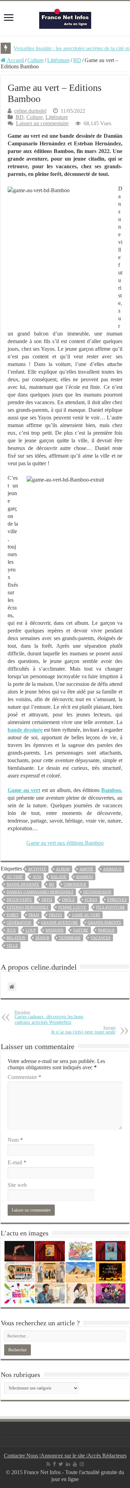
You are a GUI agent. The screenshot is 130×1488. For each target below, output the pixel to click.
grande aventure (59, 922)
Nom (15, 1140)
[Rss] (48, 1464)
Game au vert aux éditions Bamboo (65, 843)
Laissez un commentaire (42, 123)
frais (33, 915)
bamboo (84, 877)
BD (77, 60)
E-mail (17, 1162)
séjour (42, 938)
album (63, 869)
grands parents (104, 922)
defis (47, 900)
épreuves (117, 900)
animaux (112, 869)
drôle (68, 900)
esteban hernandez (28, 907)
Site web (17, 1185)
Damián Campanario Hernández (40, 892)
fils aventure (110, 907)
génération (19, 922)
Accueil (15, 60)
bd (51, 884)
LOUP (31, 930)
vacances (100, 938)
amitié (86, 869)
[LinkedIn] (68, 1464)
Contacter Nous (22, 1456)
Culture (35, 60)
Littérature (58, 60)
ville (12, 945)
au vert (15, 877)
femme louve (72, 907)
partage (106, 930)
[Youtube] (75, 1464)
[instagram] (82, 1464)
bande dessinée (23, 884)
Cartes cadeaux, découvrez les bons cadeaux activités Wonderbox (49, 1017)
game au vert (86, 915)
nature (80, 930)
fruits (55, 915)
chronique (75, 884)
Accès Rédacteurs (107, 1456)
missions (54, 930)
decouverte (19, 900)
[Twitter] (61, 1464)
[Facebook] (54, 1464)
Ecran (91, 900)
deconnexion (97, 892)
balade (59, 877)
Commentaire (24, 1077)
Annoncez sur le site (63, 1456)
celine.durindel (30, 111)
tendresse (70, 938)
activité (37, 869)
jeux (11, 930)
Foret (13, 915)
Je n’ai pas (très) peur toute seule (83, 1030)
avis (37, 877)
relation (16, 938)
